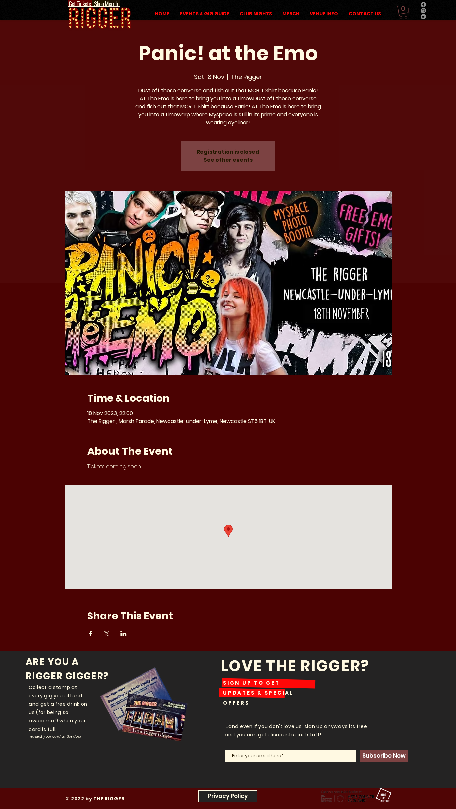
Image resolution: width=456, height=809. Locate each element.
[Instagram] (423, 10)
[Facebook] (423, 4)
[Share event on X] (107, 633)
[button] (403, 12)
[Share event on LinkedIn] (123, 633)
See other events (228, 160)
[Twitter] (423, 16)
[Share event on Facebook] (90, 633)
